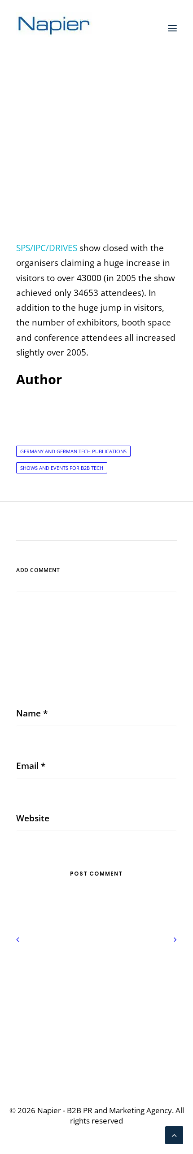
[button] (172, 28)
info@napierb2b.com (96, 1053)
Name (32, 713)
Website (32, 818)
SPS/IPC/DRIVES (46, 248)
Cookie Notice (96, 991)
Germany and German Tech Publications (73, 451)
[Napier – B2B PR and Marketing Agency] (54, 28)
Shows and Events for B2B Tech (61, 467)
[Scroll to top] (174, 1134)
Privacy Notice (97, 976)
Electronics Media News (112, 142)
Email (30, 766)
